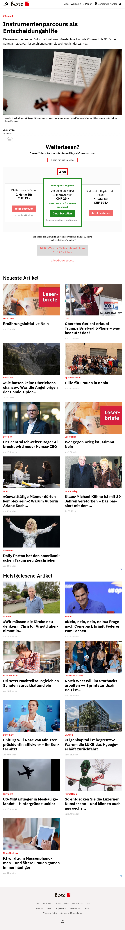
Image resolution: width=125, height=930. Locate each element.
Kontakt (40, 908)
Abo (66, 3)
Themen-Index (50, 913)
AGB (87, 908)
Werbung (76, 3)
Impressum (60, 908)
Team (49, 908)
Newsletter (77, 903)
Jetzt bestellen (24, 208)
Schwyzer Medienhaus (71, 913)
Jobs (66, 903)
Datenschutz (76, 908)
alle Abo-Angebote (62, 260)
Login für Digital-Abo (62, 159)
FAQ (88, 903)
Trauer (57, 903)
